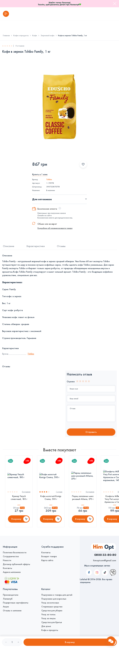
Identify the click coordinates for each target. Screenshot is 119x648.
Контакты (7, 568)
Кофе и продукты (21, 36)
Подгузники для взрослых (53, 598)
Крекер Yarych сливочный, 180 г (19, 497)
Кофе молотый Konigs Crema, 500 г (50, 497)
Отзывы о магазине (12, 610)
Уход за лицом (48, 618)
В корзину (16, 519)
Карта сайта (47, 560)
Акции (6, 606)
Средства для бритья (51, 622)
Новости (7, 560)
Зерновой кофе (47, 36)
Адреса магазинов (12, 572)
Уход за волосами (50, 602)
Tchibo (49, 179)
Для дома (46, 626)
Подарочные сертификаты (15, 602)
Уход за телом (48, 614)
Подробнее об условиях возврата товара (54, 228)
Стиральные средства (51, 606)
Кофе (34, 36)
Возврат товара (49, 556)
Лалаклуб (7, 598)
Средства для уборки (51, 610)
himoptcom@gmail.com (104, 560)
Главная (6, 36)
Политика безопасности (14, 552)
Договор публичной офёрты (16, 564)
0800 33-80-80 (105, 555)
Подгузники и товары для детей (56, 595)
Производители (10, 595)
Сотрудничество (11, 556)
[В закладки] (83, 164)
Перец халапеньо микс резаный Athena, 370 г (83, 497)
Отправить (91, 432)
